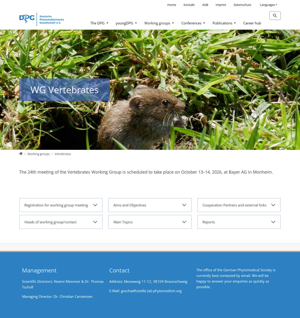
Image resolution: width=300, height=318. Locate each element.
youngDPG (125, 23)
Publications (223, 23)
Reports (208, 222)
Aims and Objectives (129, 205)
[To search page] (275, 15)
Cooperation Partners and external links (234, 205)
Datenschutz (242, 5)
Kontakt (189, 5)
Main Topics (123, 222)
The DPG (97, 23)
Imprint (221, 5)
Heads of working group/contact (50, 222)
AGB (205, 5)
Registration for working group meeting (56, 205)
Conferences (191, 23)
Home (171, 5)
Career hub (252, 23)
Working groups (157, 23)
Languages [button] (267, 5)
